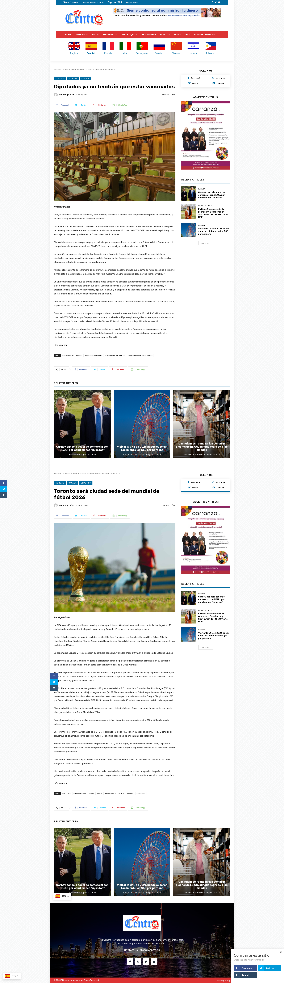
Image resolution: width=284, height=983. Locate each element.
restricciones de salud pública (140, 355)
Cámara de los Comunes (72, 355)
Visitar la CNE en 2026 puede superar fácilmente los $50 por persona (214, 228)
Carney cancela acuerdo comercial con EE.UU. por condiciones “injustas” (211, 192)
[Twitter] (215, 2)
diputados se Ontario (94, 355)
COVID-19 (60, 78)
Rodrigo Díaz (67, 95)
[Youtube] (219, 2)
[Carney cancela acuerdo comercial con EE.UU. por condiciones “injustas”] (188, 190)
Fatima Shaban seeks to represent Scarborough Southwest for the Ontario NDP (213, 210)
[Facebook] (212, 2)
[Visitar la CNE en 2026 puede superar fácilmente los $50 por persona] (188, 227)
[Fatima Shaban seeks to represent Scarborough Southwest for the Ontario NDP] (188, 209)
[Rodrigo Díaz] (56, 95)
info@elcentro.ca (149, 950)
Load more (204, 240)
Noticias (57, 69)
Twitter (195, 83)
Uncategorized (205, 203)
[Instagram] (213, 78)
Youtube (220, 83)
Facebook (195, 78)
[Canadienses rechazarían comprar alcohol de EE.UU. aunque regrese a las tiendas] (201, 424)
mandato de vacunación (115, 355)
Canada (66, 69)
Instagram (220, 78)
